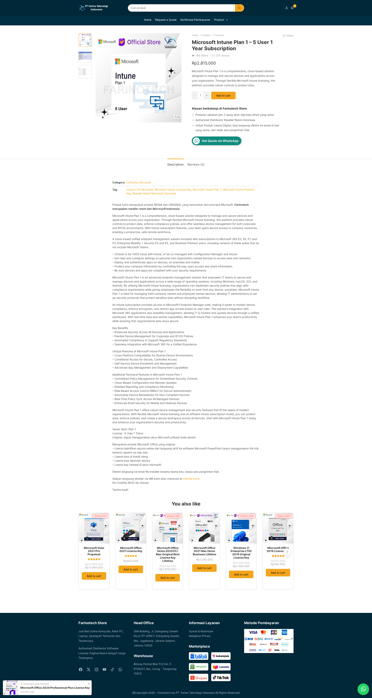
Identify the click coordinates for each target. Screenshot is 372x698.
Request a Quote (166, 19)
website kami (191, 478)
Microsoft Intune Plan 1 (207, 189)
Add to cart (223, 95)
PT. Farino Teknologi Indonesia (195, 692)
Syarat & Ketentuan (201, 631)
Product (219, 19)
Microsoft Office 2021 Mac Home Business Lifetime (204, 551)
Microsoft (145, 182)
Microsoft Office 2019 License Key (278, 549)
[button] (287, 551)
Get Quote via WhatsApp (220, 141)
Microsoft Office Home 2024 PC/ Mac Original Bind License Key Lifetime (167, 554)
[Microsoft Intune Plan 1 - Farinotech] (138, 77)
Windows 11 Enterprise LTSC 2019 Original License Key (241, 552)
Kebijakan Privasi (199, 636)
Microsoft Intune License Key (173, 189)
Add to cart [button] (94, 576)
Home (147, 19)
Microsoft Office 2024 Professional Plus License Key (55, 687)
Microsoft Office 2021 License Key (130, 549)
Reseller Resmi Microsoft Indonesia (154, 193)
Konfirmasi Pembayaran (195, 19)
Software (132, 182)
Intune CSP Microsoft (139, 189)
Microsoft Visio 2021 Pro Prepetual (94, 551)
